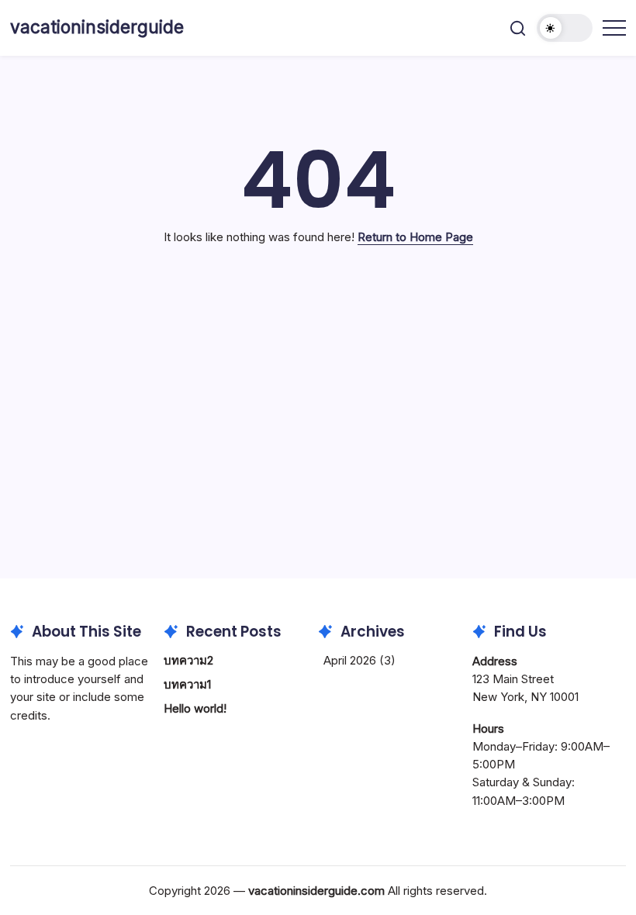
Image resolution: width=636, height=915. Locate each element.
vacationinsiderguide (97, 27)
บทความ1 (187, 684)
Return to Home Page (415, 237)
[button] (518, 28)
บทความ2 (188, 660)
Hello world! (195, 708)
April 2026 (349, 660)
